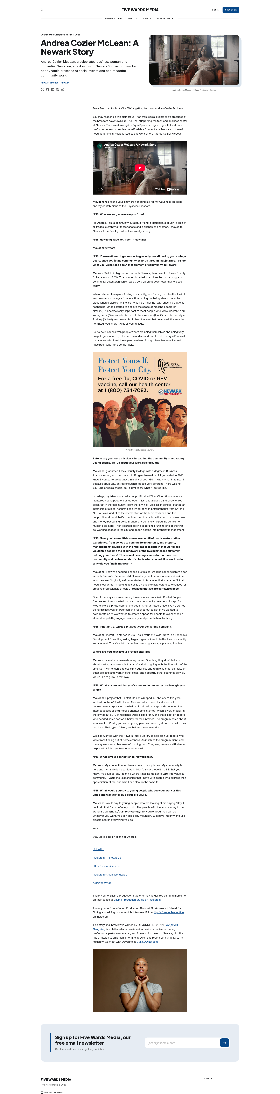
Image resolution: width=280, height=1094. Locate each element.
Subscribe (231, 10)
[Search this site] (42, 10)
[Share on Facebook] (47, 90)
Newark (65, 83)
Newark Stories (114, 18)
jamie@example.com (161, 1043)
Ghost (59, 1093)
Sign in (215, 10)
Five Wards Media (140, 10)
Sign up (208, 1078)
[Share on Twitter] (42, 90)
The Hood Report (165, 18)
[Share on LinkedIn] (52, 90)
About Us (132, 18)
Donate (146, 18)
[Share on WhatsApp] (62, 90)
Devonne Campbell (54, 34)
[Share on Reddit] (57, 90)
